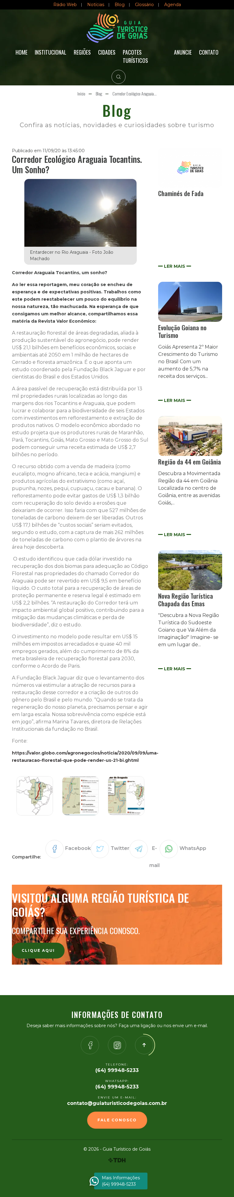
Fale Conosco (117, 1120)
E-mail (154, 856)
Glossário (144, 4)
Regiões (82, 52)
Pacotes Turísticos (135, 56)
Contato (208, 52)
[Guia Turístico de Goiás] (117, 28)
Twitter (120, 848)
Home (21, 52)
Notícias (95, 4)
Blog (120, 4)
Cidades (106, 52)
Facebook (78, 848)
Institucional (50, 52)
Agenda (172, 4)
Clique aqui (38, 950)
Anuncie (183, 52)
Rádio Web (65, 4)
